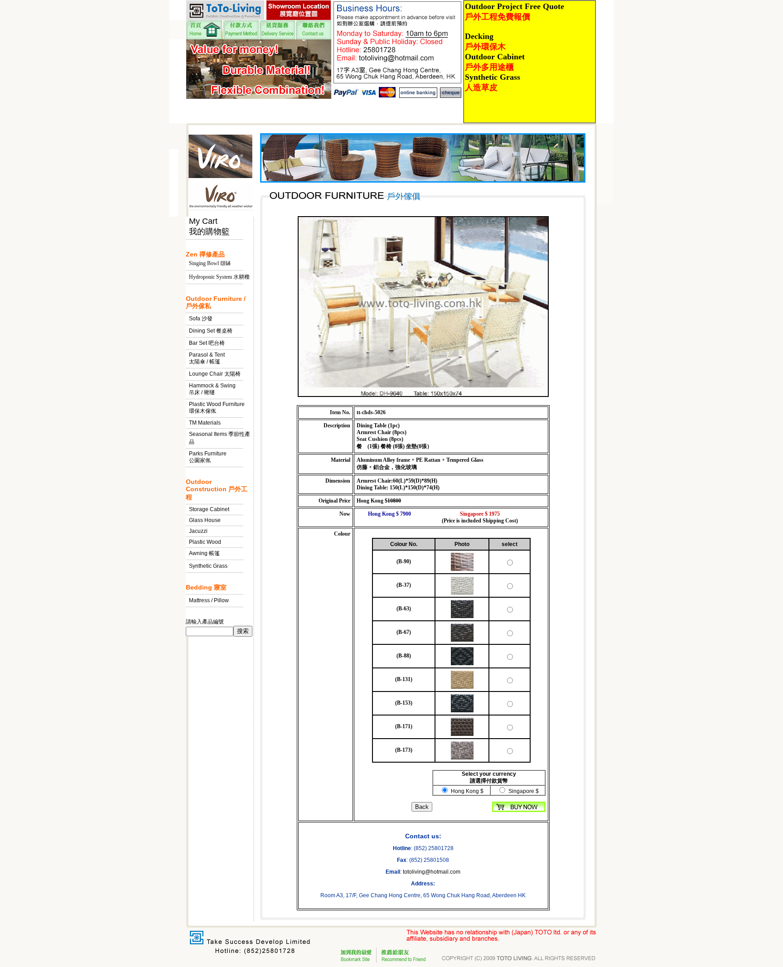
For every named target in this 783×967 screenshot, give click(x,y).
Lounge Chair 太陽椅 (215, 374)
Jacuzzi (198, 531)
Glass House (205, 520)
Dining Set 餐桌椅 (210, 331)
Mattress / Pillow (209, 600)
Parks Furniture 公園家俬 (208, 457)
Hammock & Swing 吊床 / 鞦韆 (212, 389)
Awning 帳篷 (204, 553)
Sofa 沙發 (201, 318)
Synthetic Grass (208, 566)
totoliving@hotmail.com (431, 872)
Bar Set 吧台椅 (207, 343)
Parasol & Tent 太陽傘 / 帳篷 (207, 358)
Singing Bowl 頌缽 (210, 263)
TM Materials (205, 423)
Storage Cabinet (209, 509)
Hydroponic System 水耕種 (219, 277)
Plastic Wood (205, 542)
